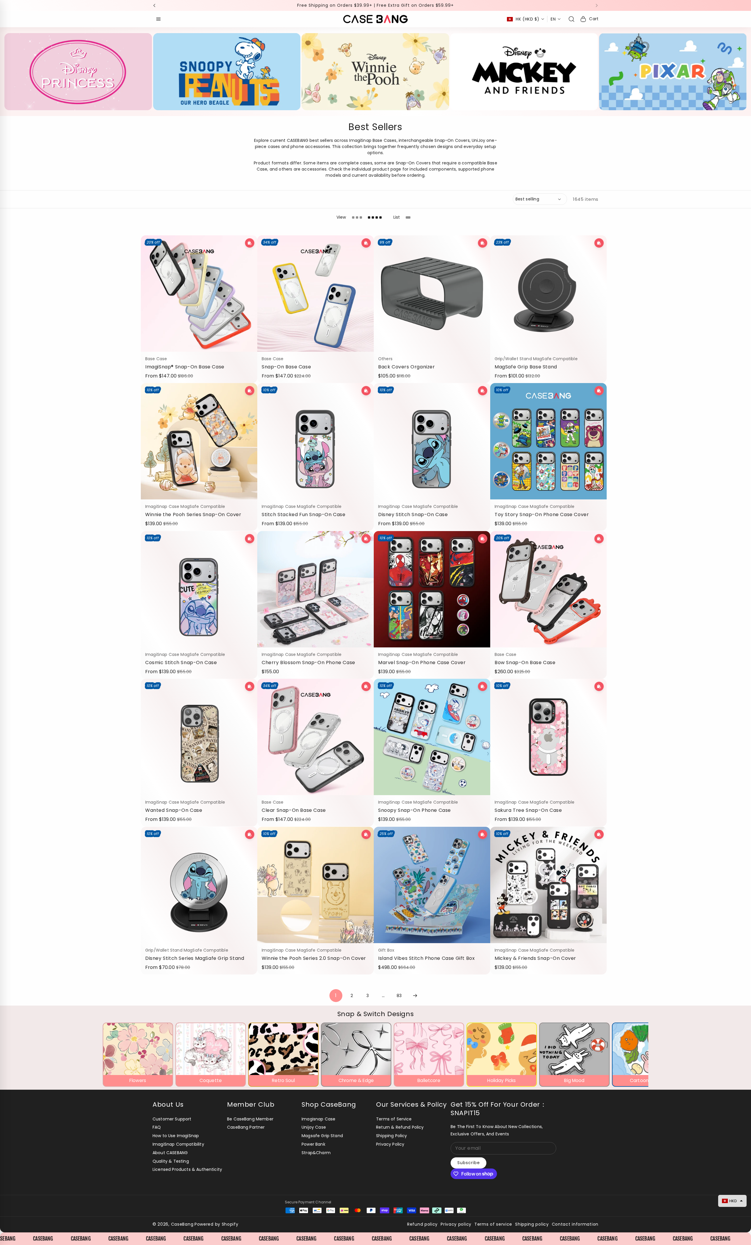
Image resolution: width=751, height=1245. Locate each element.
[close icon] (456, 573)
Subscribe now (418, 659)
